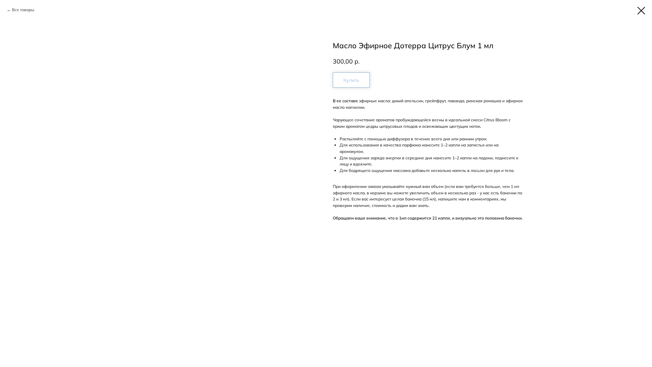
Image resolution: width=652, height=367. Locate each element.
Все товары (23, 9)
